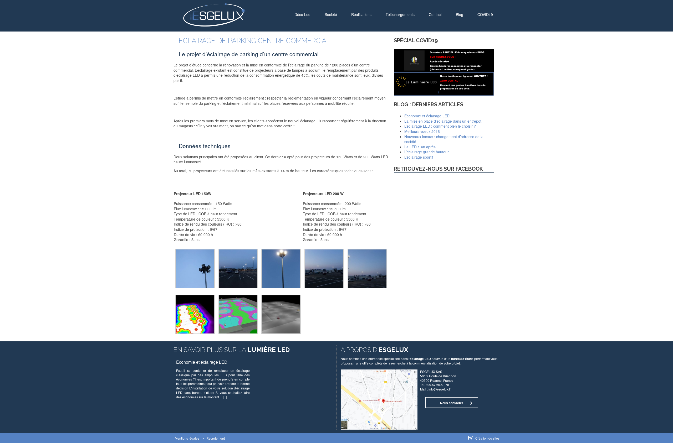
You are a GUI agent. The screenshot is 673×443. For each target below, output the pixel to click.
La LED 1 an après (420, 146)
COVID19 (485, 14)
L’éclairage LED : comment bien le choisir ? (440, 126)
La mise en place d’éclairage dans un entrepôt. (443, 121)
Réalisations (361, 14)
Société (331, 14)
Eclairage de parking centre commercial (254, 41)
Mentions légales (187, 438)
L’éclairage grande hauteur (426, 151)
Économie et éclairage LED (427, 115)
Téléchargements (400, 14)
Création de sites (487, 438)
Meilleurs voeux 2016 (422, 131)
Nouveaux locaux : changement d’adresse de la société (443, 139)
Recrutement (215, 438)
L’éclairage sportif (418, 157)
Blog (459, 14)
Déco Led (302, 14)
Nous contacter (451, 402)
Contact (435, 14)
